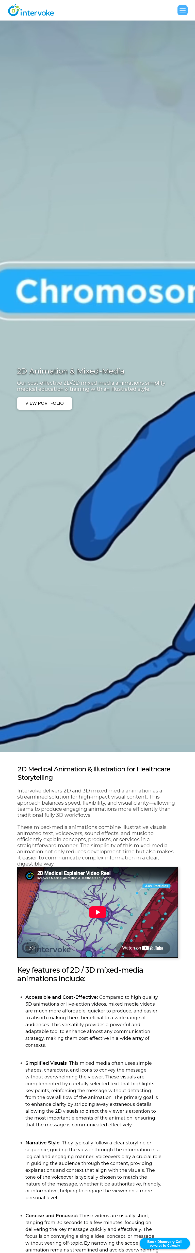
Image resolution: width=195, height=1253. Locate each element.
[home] (33, 10)
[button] (182, 10)
